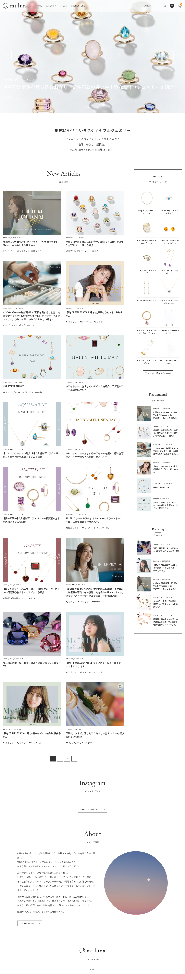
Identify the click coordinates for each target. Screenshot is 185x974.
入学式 (78, 743)
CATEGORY (51, 6)
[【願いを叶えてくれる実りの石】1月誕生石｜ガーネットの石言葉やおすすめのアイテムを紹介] (32, 569)
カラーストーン (89, 528)
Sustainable (7, 308)
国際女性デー (37, 251)
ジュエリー (99, 322)
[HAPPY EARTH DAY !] (32, 364)
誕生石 (95, 251)
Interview (6, 238)
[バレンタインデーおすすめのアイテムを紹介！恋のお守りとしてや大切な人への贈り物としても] (95, 430)
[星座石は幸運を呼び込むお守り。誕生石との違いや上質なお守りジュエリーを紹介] (95, 222)
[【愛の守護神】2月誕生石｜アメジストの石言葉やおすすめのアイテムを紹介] (32, 495)
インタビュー (9, 251)
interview (96, 602)
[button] (7, 55)
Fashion (69, 382)
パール (31, 325)
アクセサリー (89, 743)
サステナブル (23, 251)
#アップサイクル (26, 392)
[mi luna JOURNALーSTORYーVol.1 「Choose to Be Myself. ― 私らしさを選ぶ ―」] (32, 222)
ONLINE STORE (78, 6)
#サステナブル (10, 392)
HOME (39, 6)
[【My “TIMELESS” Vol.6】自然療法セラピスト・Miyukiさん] (95, 292)
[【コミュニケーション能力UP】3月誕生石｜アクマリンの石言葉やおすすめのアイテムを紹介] (32, 430)
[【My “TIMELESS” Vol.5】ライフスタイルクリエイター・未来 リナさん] (95, 643)
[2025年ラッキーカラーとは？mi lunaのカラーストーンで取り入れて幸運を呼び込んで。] (95, 498)
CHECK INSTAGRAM (89, 809)
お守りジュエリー (82, 251)
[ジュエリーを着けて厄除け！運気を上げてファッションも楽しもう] (158, 602)
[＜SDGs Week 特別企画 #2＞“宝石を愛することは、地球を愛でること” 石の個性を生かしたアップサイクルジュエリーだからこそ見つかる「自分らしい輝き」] (32, 294)
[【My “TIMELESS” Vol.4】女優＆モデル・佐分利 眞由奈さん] (32, 713)
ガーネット (34, 598)
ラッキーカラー (105, 528)
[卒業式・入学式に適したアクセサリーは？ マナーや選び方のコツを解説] (95, 713)
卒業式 (70, 743)
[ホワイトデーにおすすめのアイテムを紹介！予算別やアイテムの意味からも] (95, 363)
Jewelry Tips (10, 79)
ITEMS (64, 6)
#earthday (40, 392)
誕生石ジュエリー (19, 598)
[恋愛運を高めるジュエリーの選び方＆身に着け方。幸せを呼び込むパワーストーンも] (158, 620)
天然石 (22, 325)
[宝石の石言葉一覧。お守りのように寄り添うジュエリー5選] (32, 640)
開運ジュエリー (73, 528)
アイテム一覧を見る (155, 373)
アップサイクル (10, 325)
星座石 (70, 251)
